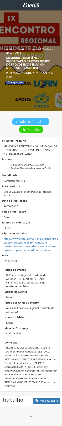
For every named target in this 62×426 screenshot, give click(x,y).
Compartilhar (16, 82)
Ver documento (49, 400)
